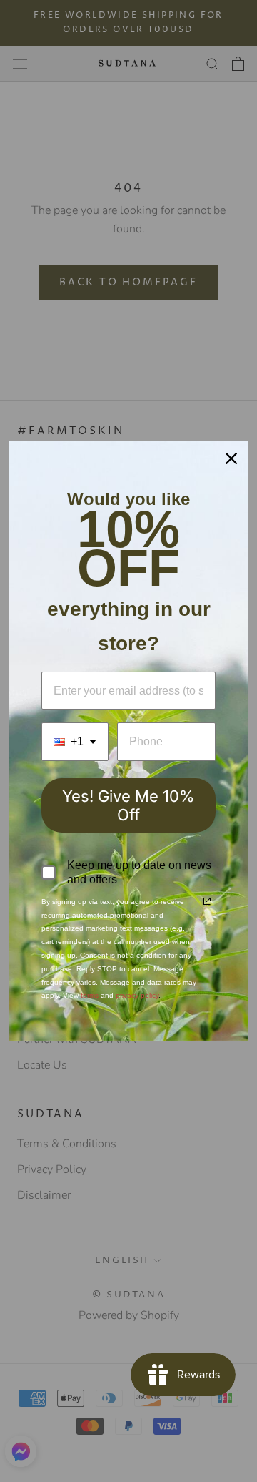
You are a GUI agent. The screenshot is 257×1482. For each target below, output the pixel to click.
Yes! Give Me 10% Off (128, 805)
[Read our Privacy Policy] (207, 901)
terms (90, 995)
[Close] (231, 458)
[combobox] (75, 741)
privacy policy (137, 995)
